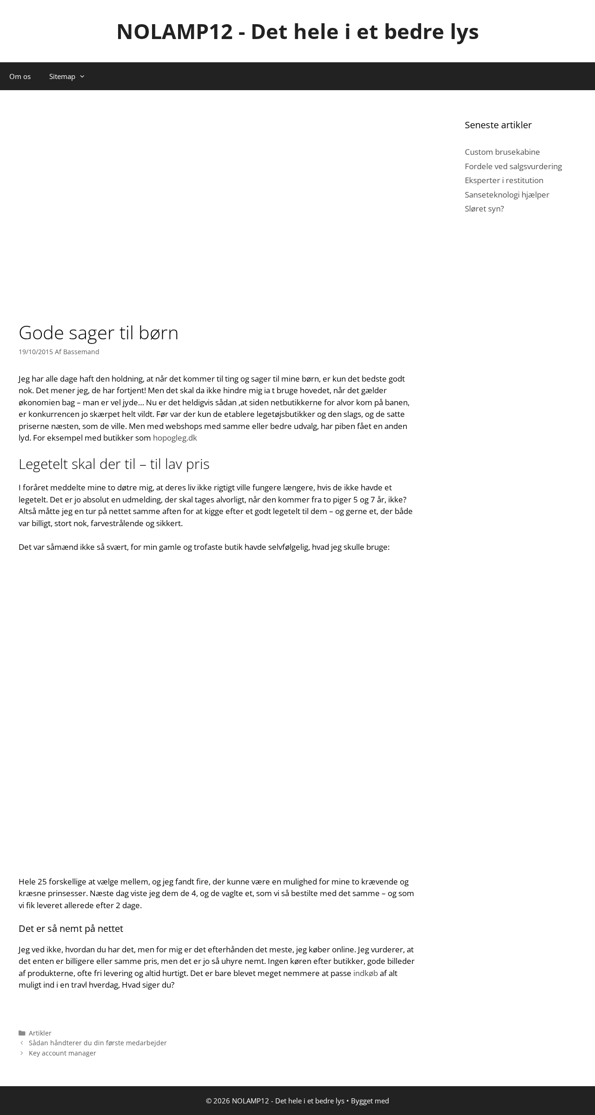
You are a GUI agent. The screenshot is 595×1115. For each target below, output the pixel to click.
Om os (20, 76)
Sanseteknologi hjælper (507, 194)
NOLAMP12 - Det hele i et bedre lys (297, 31)
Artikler (40, 1033)
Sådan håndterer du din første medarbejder (98, 1042)
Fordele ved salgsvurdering (513, 166)
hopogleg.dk (175, 437)
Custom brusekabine (502, 151)
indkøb (365, 973)
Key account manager (62, 1053)
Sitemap (62, 76)
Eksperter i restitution (504, 180)
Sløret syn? (484, 208)
